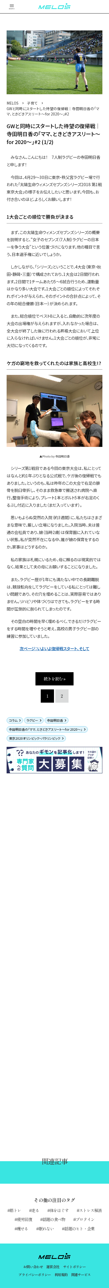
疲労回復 (24, 1219)
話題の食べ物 (54, 1219)
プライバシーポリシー (34, 1274)
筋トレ (15, 1210)
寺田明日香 (55, 720)
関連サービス (81, 1274)
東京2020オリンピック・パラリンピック (34, 738)
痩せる (22, 1228)
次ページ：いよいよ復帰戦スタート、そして (54, 648)
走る (35, 1210)
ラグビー (32, 720)
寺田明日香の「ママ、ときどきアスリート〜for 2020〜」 (45, 729)
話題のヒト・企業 (79, 1228)
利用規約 (60, 1274)
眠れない (46, 1228)
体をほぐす (59, 1210)
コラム (13, 720)
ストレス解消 (90, 1210)
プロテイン (85, 1219)
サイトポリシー (74, 1266)
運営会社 (52, 1266)
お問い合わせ (33, 1266)
